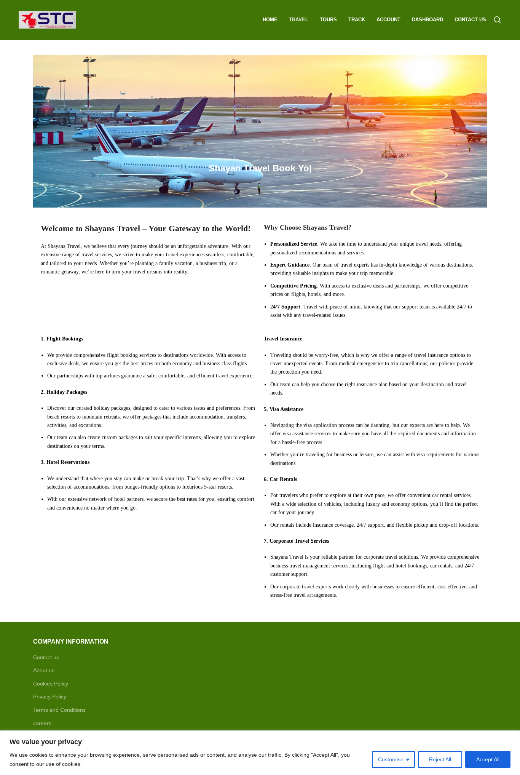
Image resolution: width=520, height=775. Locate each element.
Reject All (440, 759)
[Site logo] (47, 19)
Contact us (46, 657)
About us (43, 670)
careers (42, 723)
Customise (391, 759)
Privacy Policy (49, 697)
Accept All (487, 759)
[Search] (497, 19)
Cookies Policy (50, 684)
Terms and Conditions (59, 710)
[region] (260, 752)
